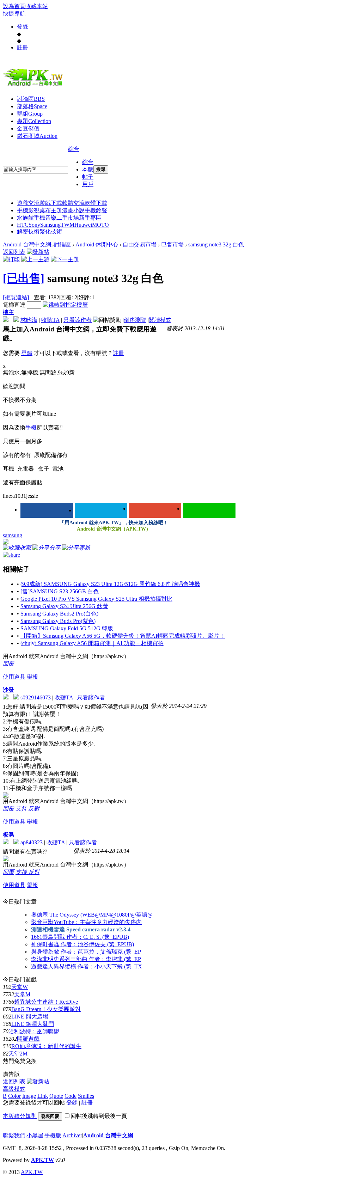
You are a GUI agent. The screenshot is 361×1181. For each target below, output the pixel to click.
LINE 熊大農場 (29, 1017)
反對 (33, 809)
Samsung (50, 225)
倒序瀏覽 (135, 320)
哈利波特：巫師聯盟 (33, 1031)
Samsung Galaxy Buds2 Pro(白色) (59, 614)
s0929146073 (35, 697)
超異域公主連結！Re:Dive (46, 1002)
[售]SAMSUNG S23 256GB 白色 (59, 591)
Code (71, 1096)
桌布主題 (50, 210)
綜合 (73, 149)
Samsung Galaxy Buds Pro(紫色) (58, 621)
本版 (87, 169)
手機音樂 (45, 218)
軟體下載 (96, 203)
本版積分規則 (20, 1116)
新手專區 (90, 218)
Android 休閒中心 (96, 244)
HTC (23, 225)
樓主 (8, 312)
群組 (30, 114)
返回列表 (14, 252)
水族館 (25, 218)
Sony (34, 225)
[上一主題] (35, 259)
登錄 (22, 27)
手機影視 (28, 210)
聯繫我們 (14, 1135)
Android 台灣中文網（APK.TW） (114, 529)
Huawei (83, 225)
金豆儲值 (28, 128)
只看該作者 (77, 320)
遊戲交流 (28, 203)
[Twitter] (101, 510)
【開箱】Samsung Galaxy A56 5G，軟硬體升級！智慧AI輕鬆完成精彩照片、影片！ (122, 636)
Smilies (86, 1096)
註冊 (22, 47)
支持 (22, 809)
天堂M (22, 994)
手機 (31, 427)
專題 (34, 121)
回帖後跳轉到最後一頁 (99, 1116)
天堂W (19, 987)
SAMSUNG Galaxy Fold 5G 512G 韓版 (66, 628)
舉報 (32, 677)
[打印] (11, 259)
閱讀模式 (160, 320)
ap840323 (31, 842)
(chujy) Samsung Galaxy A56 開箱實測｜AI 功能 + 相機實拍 (92, 643)
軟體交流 (73, 203)
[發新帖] (38, 252)
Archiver (72, 1135)
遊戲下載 (50, 203)
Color (14, 1096)
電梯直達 (14, 305)
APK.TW (42, 1160)
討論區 (31, 99)
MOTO (100, 225)
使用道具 (14, 677)
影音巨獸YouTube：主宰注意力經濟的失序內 (86, 922)
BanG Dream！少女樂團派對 (46, 1009)
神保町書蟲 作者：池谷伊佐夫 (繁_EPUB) (82, 944)
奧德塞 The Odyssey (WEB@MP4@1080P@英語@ (92, 915)
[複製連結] (16, 297)
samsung (12, 535)
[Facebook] (46, 510)
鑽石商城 (37, 136)
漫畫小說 (73, 210)
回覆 (8, 664)
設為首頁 (14, 6)
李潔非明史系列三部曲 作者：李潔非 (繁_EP (86, 959)
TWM (67, 225)
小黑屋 (34, 1135)
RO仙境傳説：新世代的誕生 (46, 1046)
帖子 (87, 177)
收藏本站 (36, 6)
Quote (56, 1096)
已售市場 (172, 244)
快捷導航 (14, 14)
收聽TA (50, 320)
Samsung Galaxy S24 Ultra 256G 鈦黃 (64, 606)
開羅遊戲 (28, 1039)
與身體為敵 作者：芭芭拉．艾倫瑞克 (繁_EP (86, 952)
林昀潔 (28, 320)
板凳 (8, 835)
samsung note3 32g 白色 (216, 244)
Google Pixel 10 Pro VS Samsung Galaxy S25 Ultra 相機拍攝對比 (96, 599)
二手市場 (67, 218)
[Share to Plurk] (11, 554)
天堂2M (17, 1054)
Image (29, 1096)
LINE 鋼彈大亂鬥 (32, 1024)
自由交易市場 (140, 244)
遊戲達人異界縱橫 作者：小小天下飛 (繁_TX (86, 966)
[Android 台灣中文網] (34, 85)
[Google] (155, 510)
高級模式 (14, 1089)
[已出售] (23, 278)
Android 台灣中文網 (27, 244)
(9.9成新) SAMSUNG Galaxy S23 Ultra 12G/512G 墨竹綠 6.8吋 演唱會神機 (110, 584)
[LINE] (209, 510)
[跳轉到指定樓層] (65, 305)
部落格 (32, 106)
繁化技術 (50, 231)
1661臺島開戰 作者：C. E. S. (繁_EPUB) (80, 937)
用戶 (87, 184)
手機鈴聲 (96, 210)
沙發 (8, 690)
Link (42, 1096)
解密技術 (28, 231)
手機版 (52, 1135)
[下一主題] (65, 259)
